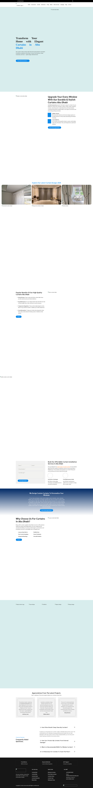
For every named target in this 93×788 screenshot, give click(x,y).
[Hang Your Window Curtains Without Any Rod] (16, 195)
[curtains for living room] (46, 195)
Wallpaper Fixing (51, 779)
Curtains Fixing (51, 776)
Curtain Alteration (36, 778)
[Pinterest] (76, 1)
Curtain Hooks (35, 776)
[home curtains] (76, 245)
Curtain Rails (34, 774)
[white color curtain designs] (76, 195)
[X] (73, 1)
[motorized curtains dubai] (16, 245)
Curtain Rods (34, 772)
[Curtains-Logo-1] (19, 4)
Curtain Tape (50, 778)
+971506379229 (69, 772)
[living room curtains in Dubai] (46, 245)
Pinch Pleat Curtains (52, 774)
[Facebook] (71, 1)
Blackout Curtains (52, 772)
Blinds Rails (34, 779)
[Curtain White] (21, 770)
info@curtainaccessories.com (72, 775)
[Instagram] (74, 1)
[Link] (76, 5)
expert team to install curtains (63, 466)
